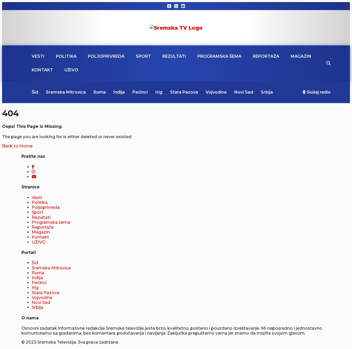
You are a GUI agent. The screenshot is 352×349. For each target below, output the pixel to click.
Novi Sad (243, 92)
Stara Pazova (184, 92)
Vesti (38, 56)
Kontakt (42, 70)
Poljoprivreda (106, 56)
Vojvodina (216, 92)
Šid (35, 92)
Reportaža (266, 56)
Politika (66, 56)
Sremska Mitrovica (66, 92)
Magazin (301, 56)
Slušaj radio (318, 92)
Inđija (119, 92)
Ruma (100, 92)
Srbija (267, 92)
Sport (143, 56)
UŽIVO (71, 70)
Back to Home (17, 146)
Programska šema (219, 56)
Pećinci (140, 92)
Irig (158, 92)
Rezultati (174, 56)
